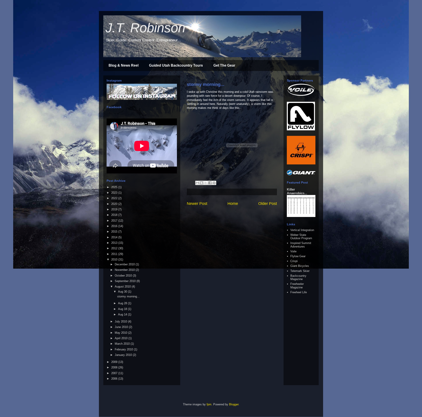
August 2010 (123, 286)
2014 (114, 237)
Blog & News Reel (123, 65)
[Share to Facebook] (210, 183)
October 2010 (124, 275)
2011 (114, 254)
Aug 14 (123, 314)
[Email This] (197, 183)
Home (232, 203)
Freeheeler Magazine (297, 285)
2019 (114, 209)
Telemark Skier (299, 271)
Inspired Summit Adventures (300, 244)
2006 (114, 378)
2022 (114, 198)
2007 (114, 373)
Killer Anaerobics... (297, 191)
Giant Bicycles (299, 266)
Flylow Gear (298, 256)
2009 (114, 362)
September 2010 (125, 281)
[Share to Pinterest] (214, 183)
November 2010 (125, 269)
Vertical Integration (302, 230)
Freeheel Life (298, 292)
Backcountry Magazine (298, 277)
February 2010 (124, 349)
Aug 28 (123, 303)
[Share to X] (206, 183)
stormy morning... (205, 84)
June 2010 (122, 327)
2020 (114, 204)
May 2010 (121, 332)
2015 (114, 231)
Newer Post (197, 203)
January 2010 (124, 355)
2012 (114, 248)
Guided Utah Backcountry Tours (176, 65)
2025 (114, 187)
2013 (114, 242)
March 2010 (123, 343)
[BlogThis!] (201, 183)
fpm (209, 404)
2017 (114, 220)
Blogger (233, 404)
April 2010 (121, 338)
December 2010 (125, 264)
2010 (114, 259)
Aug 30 (123, 291)
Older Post (267, 203)
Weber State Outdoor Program (301, 236)
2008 (114, 367)
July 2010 (121, 321)
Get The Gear (224, 65)
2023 (114, 192)
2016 (114, 226)
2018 (114, 215)
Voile (293, 251)
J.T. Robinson (145, 27)
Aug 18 (123, 309)
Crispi (294, 261)
